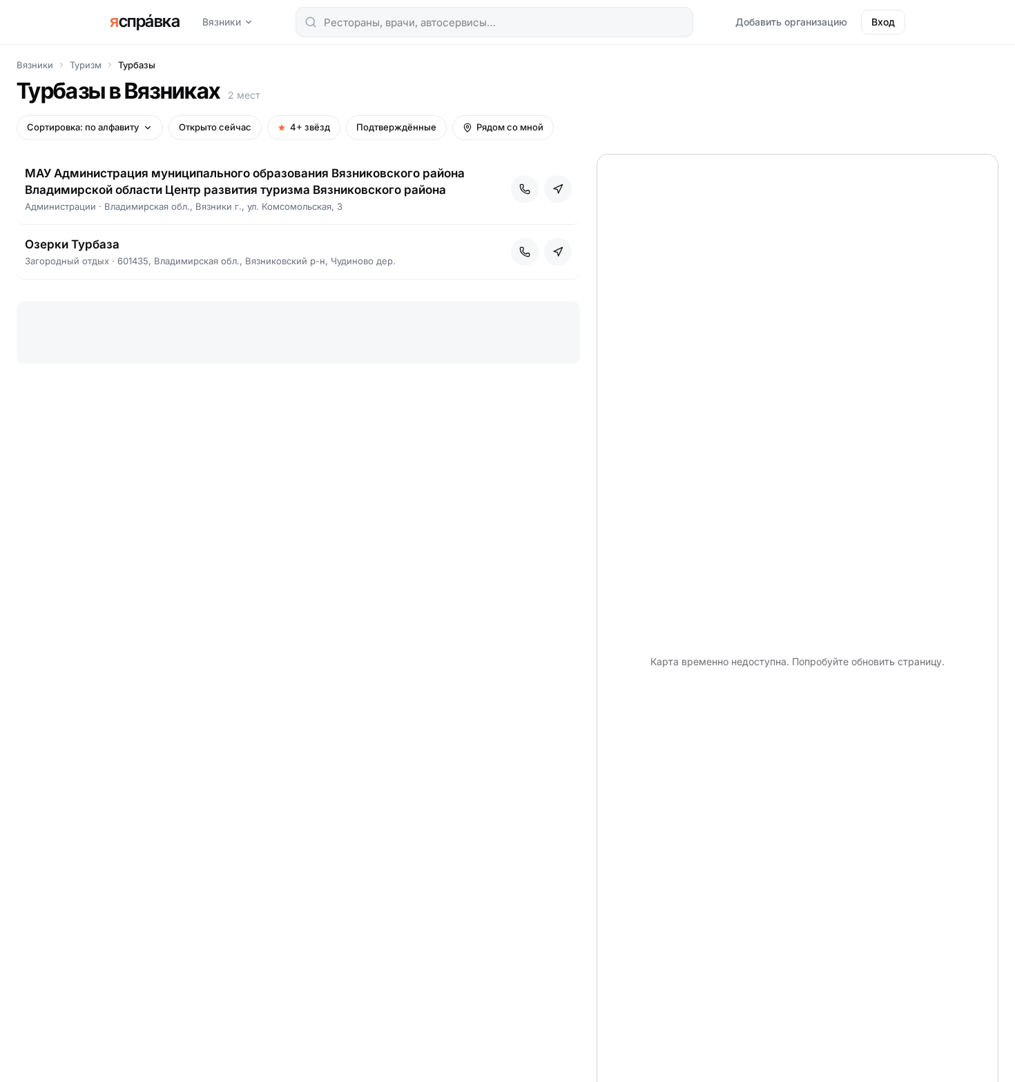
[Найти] (311, 22)
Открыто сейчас (215, 126)
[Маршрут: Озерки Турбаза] (558, 252)
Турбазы (136, 64)
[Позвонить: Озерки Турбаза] (525, 252)
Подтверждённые (396, 126)
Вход (883, 22)
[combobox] (494, 22)
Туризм (86, 64)
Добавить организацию (791, 22)
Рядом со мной (509, 126)
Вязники (221, 22)
